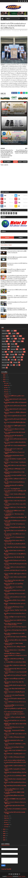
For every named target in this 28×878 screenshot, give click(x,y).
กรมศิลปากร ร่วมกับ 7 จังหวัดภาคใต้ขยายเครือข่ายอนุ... (14, 494)
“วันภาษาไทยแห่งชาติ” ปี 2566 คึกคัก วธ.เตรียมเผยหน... (15, 744)
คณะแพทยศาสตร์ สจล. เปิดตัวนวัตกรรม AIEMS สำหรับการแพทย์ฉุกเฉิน (16, 251)
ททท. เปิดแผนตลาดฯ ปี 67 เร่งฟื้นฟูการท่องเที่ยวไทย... (15, 647)
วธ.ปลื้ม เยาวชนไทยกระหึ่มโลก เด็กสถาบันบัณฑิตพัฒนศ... (15, 640)
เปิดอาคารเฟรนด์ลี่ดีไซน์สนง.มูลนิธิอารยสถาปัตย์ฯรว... (14, 396)
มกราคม (6, 826)
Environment (4, 365)
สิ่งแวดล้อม (4, 349)
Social (21, 349)
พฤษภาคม (6, 818)
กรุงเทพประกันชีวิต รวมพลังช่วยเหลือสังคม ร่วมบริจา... (15, 766)
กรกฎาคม (6, 394)
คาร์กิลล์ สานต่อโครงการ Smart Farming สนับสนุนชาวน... (13, 643)
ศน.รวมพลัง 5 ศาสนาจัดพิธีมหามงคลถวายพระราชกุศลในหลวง (14, 511)
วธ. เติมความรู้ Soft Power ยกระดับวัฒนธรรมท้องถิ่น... (14, 551)
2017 (4, 837)
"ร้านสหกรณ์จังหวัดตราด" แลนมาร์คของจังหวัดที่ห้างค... (15, 672)
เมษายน (6, 820)
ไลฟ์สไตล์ (4, 330)
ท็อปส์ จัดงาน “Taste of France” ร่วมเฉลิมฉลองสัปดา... (15, 462)
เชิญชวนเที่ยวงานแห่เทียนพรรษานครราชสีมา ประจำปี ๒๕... (14, 634)
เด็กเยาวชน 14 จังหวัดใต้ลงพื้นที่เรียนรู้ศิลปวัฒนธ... (15, 422)
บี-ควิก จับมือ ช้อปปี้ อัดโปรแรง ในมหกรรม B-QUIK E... (14, 452)
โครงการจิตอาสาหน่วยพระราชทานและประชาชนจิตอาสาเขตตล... (13, 624)
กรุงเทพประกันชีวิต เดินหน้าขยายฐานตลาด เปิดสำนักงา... (15, 685)
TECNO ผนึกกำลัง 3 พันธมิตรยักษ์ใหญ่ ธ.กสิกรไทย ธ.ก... (15, 772)
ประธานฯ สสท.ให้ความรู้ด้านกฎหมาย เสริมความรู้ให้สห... (15, 574)
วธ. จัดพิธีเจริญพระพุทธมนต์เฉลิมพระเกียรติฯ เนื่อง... (14, 806)
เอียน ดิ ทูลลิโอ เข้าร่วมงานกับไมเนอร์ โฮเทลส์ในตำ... (15, 675)
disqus (20, 161)
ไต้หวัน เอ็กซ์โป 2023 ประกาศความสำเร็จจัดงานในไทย (15, 466)
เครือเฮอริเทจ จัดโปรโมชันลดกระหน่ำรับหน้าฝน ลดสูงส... (15, 561)
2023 (4, 381)
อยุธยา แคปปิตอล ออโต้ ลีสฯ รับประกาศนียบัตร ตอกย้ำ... (14, 600)
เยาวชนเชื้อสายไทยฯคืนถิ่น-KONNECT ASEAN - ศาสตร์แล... (14, 792)
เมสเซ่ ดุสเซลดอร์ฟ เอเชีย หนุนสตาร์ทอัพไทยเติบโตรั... (15, 419)
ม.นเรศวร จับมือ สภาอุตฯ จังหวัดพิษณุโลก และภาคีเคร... (15, 750)
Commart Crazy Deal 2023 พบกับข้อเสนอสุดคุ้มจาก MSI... (14, 812)
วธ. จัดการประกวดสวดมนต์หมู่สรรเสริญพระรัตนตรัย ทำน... (14, 747)
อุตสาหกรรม (13, 346)
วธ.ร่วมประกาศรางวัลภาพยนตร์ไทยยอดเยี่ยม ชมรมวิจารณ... (14, 695)
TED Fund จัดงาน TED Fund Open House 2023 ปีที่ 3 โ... (15, 630)
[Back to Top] (19, 874)
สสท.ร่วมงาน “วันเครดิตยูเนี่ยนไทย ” (12, 488)
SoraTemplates (9, 876)
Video (11, 365)
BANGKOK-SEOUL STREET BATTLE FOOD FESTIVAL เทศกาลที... (15, 724)
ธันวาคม (6, 383)
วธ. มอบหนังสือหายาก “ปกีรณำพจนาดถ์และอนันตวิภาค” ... (14, 514)
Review (3, 357)
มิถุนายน (6, 816)
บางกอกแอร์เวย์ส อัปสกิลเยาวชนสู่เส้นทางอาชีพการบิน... (15, 459)
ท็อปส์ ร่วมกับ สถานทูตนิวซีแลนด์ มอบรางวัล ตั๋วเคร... (15, 416)
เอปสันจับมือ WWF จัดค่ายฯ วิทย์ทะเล (12, 653)
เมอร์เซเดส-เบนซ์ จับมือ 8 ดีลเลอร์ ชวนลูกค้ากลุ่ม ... (15, 570)
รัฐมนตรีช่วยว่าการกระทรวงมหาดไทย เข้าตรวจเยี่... (15, 614)
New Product (4, 344)
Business (12, 344)
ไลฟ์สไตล (18, 357)
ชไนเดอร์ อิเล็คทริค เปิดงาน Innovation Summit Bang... (15, 779)
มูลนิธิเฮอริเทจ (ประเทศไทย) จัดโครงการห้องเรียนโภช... (14, 472)
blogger (15, 161)
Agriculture (16, 362)
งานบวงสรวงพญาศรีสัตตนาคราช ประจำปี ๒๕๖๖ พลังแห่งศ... (14, 789)
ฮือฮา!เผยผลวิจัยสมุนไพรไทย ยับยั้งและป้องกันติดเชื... (15, 786)
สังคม (11, 336)
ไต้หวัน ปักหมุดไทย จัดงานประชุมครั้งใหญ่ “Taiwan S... (13, 584)
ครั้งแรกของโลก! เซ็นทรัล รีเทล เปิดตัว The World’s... (14, 682)
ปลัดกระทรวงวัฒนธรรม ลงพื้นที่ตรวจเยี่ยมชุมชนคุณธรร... (15, 412)
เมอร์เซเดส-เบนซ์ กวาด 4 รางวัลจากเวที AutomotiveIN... (13, 449)
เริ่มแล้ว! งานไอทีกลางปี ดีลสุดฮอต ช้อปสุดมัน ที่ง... (14, 737)
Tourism (19, 338)
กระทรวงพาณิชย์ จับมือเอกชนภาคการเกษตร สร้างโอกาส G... (14, 727)
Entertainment (4, 346)
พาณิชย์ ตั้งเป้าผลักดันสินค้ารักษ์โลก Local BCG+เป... (13, 740)
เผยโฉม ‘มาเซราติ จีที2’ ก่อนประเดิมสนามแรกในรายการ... (15, 734)
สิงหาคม (6, 391)
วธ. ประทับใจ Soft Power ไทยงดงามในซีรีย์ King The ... (15, 637)
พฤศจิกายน (7, 385)
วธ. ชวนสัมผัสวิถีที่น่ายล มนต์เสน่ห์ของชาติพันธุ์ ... (15, 662)
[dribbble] (22, 1)
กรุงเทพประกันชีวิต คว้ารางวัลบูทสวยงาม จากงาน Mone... (15, 655)
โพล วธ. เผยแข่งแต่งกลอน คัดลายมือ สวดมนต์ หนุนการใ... (14, 432)
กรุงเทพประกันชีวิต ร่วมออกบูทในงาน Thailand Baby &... (14, 769)
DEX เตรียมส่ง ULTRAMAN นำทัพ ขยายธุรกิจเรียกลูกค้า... (15, 799)
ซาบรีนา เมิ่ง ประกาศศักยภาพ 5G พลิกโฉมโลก (14, 760)
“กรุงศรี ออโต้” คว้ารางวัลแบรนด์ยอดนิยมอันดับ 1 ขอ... (15, 446)
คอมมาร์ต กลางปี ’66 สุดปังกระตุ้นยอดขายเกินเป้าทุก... (14, 699)
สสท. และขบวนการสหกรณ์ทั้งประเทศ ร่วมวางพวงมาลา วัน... (14, 534)
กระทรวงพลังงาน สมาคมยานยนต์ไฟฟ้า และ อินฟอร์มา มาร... (15, 475)
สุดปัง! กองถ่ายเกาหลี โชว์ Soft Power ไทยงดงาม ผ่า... (15, 627)
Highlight (7, 237)
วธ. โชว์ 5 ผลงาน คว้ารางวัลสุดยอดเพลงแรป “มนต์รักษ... (14, 537)
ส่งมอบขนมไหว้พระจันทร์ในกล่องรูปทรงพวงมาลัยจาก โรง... (15, 564)
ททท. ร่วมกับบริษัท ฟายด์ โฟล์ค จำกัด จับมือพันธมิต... (15, 547)
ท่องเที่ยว (14, 333)
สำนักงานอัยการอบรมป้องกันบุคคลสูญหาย (13, 711)
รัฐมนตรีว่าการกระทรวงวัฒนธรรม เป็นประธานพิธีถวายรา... (15, 802)
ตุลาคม (6, 387)
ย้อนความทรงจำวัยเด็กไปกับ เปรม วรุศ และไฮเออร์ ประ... (15, 721)
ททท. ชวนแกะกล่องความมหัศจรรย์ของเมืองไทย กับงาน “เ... (15, 442)
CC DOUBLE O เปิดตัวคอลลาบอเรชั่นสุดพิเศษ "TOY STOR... (15, 517)
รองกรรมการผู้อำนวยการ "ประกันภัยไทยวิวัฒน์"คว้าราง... (13, 587)
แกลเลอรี (10, 357)
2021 (4, 831)
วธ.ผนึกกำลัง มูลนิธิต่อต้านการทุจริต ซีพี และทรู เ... (15, 709)
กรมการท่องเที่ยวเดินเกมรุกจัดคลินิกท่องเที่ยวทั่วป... (14, 497)
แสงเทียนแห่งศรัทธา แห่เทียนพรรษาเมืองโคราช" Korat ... (15, 479)
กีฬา (17, 336)
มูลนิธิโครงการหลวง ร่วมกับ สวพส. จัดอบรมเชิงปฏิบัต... (15, 501)
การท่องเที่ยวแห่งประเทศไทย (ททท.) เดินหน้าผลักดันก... (15, 406)
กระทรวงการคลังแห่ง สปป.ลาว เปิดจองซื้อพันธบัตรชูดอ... (14, 650)
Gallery (19, 359)
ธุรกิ (17, 365)
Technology (12, 354)
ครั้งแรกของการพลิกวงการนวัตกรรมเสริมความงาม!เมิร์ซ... (14, 567)
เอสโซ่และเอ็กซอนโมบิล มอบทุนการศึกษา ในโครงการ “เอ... (14, 541)
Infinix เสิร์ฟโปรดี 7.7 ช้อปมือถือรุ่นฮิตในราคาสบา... (14, 754)
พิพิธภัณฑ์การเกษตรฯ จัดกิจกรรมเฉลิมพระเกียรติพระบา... (15, 577)
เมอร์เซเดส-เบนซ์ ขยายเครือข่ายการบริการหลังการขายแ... (15, 597)
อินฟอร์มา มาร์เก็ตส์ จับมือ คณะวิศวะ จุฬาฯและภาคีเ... (15, 604)
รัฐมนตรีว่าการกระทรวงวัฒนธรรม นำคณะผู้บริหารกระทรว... (14, 429)
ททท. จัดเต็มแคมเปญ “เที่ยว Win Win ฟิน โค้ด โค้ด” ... (14, 557)
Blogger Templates (21, 876)
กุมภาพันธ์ (6, 824)
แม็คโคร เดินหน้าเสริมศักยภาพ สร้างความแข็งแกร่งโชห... (14, 590)
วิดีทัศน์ (12, 359)
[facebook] (18, 1)
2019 (4, 835)
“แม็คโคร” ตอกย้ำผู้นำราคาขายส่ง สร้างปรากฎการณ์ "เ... (14, 617)
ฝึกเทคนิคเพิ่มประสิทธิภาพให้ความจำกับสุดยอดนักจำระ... (15, 402)
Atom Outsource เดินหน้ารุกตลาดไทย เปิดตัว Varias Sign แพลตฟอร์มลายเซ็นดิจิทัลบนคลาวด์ (17, 308)
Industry (19, 354)
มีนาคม (6, 822)
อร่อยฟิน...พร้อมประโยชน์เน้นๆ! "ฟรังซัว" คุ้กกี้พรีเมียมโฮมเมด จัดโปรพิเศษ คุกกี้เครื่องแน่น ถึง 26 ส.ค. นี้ (14, 112)
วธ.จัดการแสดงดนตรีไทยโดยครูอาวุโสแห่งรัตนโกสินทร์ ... (14, 607)
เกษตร (11, 341)
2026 (4, 375)
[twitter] (20, 1)
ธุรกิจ (12, 330)
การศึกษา (18, 341)
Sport (3, 351)
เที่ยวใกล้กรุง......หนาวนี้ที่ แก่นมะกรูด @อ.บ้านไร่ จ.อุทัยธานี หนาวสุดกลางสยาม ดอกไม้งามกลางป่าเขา (17, 297)
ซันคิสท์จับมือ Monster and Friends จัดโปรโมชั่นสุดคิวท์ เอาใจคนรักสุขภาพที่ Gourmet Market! (14, 141)
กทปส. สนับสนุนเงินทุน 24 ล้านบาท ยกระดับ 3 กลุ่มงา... (14, 594)
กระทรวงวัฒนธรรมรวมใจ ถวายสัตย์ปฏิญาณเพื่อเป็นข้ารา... (15, 491)
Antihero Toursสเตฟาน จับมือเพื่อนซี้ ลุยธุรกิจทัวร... (14, 692)
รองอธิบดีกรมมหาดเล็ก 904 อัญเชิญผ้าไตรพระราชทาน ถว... (13, 436)
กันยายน (6, 389)
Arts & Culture (4, 359)
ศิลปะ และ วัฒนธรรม (18, 351)
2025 (4, 377)
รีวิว (9, 351)
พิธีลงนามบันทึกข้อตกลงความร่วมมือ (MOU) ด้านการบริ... (15, 554)
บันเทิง (12, 338)
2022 (4, 829)
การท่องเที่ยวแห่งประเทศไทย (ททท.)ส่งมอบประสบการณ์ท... (15, 439)
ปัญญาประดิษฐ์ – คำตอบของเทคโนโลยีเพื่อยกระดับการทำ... (14, 731)
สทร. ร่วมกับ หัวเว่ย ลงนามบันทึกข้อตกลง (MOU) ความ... (15, 776)
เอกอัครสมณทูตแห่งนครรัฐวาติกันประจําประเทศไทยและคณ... (15, 669)
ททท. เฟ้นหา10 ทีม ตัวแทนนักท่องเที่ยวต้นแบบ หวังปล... (14, 482)
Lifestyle (3, 341)
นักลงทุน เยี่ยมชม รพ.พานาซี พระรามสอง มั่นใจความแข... (15, 504)
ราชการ (3, 336)
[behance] (26, 1)
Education (4, 354)
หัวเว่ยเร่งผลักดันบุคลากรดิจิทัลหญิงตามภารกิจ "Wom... (14, 469)
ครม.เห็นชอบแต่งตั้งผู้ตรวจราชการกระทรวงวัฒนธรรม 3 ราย (14, 705)
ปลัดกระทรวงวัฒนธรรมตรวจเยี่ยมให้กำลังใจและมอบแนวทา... (15, 620)
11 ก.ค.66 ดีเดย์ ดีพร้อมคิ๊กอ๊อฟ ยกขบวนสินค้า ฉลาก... (14, 796)
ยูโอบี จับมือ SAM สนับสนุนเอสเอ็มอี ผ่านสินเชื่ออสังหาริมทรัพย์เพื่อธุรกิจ (17, 257)
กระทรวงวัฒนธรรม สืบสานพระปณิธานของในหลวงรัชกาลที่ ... (14, 580)
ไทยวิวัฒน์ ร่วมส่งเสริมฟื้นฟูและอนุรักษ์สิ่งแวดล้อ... (14, 679)
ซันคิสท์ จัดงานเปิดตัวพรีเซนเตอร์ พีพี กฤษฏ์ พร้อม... (14, 659)
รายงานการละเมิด (6, 869)
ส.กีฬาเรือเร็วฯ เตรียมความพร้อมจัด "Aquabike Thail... (14, 717)
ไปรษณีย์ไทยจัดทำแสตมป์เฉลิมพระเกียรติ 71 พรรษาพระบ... (14, 456)
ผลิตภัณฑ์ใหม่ (24, 30)
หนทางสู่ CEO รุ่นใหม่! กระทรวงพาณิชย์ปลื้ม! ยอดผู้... (15, 531)
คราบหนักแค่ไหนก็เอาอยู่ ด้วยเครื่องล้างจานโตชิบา (15, 762)
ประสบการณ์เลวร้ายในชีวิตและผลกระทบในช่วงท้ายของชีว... (15, 521)
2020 (4, 833)
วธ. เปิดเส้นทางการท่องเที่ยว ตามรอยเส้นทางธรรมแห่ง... (14, 714)
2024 (4, 379)
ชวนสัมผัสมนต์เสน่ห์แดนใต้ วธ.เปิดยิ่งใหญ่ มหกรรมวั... (13, 485)
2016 (4, 840)
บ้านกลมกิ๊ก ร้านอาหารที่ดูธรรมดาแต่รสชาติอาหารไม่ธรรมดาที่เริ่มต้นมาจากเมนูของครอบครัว (16, 271)
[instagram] (24, 1)
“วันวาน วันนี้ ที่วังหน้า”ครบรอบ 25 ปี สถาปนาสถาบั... (15, 702)
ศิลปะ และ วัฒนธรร (6, 362)
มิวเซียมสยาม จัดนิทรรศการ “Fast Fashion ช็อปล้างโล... (15, 507)
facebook (25, 161)
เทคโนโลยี (4, 338)
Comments (21, 237)
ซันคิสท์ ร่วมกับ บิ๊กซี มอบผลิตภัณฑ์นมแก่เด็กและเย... (15, 782)
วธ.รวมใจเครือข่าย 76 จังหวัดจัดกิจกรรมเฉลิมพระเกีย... (15, 809)
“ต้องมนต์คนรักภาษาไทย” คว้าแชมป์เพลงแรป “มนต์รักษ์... (14, 524)
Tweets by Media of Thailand (6, 245)
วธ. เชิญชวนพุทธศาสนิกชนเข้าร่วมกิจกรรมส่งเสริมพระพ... (15, 399)
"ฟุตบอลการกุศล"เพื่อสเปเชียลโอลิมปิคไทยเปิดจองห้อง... (14, 689)
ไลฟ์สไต (3, 367)
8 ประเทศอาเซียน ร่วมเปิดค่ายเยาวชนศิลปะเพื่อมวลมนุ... (15, 665)
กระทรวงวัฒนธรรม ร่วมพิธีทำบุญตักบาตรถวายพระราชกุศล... (14, 426)
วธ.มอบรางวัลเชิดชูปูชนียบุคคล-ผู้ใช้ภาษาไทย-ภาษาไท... (14, 527)
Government (13, 349)
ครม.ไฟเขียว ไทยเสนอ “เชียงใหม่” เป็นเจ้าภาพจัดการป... (15, 610)
